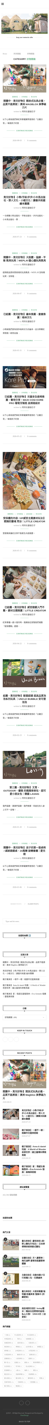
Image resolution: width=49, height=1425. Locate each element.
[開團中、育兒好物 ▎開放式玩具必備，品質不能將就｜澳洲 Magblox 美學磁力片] (24, 1073)
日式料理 (8, 1366)
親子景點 (8, 1386)
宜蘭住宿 (32, 1354)
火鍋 (18, 1370)
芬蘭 (41, 1378)
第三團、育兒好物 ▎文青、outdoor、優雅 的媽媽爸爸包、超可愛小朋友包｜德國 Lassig (24, 790)
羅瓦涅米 (8, 1374)
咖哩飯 (40, 1347)
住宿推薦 (30, 1339)
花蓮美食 (22, 1382)
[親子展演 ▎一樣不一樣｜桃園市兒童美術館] (11, 1134)
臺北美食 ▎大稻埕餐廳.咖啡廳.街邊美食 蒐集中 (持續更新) (33, 1294)
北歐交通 (20, 1343)
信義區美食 (8, 1343)
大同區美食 (33, 1350)
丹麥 (19, 1339)
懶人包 (7, 1362)
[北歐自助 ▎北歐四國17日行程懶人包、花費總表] (11, 1278)
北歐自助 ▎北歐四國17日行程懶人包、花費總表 (33, 1276)
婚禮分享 (21, 1354)
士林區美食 (19, 1350)
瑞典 (26, 1370)
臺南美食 (31, 1378)
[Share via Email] (30, 145)
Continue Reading (24, 131)
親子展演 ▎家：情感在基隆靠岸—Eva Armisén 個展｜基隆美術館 (33, 1169)
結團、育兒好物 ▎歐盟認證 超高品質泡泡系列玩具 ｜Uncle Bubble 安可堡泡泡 (24, 699)
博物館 (19, 1347)
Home (5, 54)
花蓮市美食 (9, 1382)
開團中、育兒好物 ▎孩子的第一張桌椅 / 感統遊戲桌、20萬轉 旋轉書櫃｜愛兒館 (24, 851)
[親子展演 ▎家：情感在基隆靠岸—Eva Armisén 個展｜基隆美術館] (11, 1170)
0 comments (31, 141)
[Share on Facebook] (22, 145)
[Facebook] (22, 42)
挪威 (26, 1362)
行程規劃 (34, 1382)
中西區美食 (8, 1339)
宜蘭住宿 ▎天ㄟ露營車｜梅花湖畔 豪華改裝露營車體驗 (33, 1261)
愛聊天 (31, 1358)
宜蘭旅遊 (8, 1358)
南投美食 (8, 1347)
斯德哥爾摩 (37, 1362)
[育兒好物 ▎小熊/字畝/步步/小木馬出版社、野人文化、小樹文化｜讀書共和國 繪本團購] (11, 1114)
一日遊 (7, 1335)
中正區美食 (31, 1335)
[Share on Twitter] (25, 145)
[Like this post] (18, 145)
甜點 (35, 1370)
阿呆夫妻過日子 (28, 112)
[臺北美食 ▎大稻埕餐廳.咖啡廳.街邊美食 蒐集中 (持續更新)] (11, 1295)
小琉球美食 (20, 1358)
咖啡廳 (7, 1350)
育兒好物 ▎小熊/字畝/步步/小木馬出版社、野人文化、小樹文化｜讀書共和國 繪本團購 (24, 200)
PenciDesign (24, 1415)
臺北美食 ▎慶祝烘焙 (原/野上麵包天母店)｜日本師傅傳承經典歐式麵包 (33, 1244)
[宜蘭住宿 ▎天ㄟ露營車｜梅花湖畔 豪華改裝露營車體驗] (11, 1261)
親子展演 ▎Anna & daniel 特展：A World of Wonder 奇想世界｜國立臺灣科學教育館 (34, 1150)
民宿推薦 (8, 1370)
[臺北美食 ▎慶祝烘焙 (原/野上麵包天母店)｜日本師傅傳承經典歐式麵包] (11, 1244)
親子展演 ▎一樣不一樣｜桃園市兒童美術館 (21, 979)
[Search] (46, 4)
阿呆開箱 (17, 54)
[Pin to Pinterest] (27, 145)
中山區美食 (18, 1335)
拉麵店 (17, 1362)
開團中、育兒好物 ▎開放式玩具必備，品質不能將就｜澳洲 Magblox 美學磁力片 (24, 104)
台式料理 (29, 1347)
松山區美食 (30, 1366)
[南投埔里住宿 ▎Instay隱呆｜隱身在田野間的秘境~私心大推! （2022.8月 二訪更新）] (11, 1312)
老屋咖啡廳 (20, 1374)
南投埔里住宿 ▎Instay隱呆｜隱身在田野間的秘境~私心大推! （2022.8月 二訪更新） (34, 1312)
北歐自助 (32, 1343)
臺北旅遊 (8, 1378)
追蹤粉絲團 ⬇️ (24, 935)
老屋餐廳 (32, 1374)
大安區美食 (8, 1354)
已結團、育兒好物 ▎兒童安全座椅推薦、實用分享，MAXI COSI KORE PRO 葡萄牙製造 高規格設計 (25, 400)
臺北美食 (20, 1378)
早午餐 (19, 1366)
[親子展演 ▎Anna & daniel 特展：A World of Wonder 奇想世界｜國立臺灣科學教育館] (11, 1150)
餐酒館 (19, 1386)
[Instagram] (26, 42)
